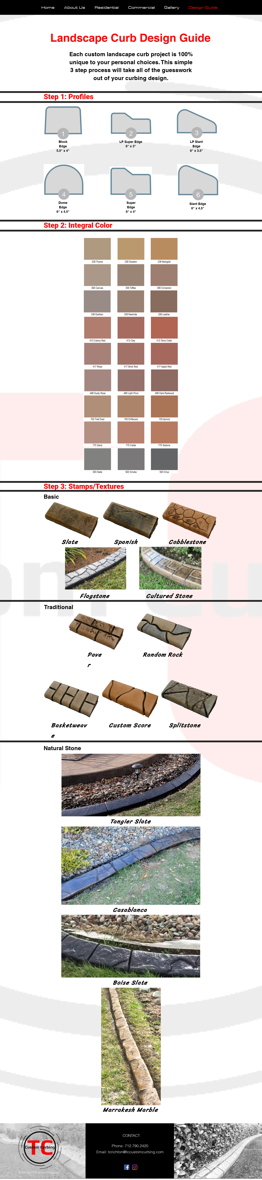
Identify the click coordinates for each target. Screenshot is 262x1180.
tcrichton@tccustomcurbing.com (136, 1152)
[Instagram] (134, 1167)
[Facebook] (126, 1167)
